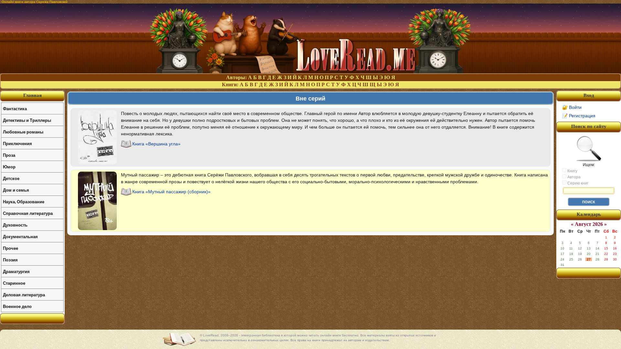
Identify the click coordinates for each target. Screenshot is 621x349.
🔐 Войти (572, 107)
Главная (32, 95)
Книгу (571, 171)
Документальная (20, 236)
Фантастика (15, 108)
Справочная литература (28, 213)
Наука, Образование (23, 201)
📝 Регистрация (578, 115)
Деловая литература (24, 294)
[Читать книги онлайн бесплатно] (310, 71)
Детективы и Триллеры (27, 120)
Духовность (15, 225)
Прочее (10, 248)
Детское (11, 178)
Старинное (14, 283)
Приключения (17, 143)
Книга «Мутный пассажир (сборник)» (171, 191)
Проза (9, 155)
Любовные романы (23, 132)
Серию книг (577, 183)
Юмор (9, 167)
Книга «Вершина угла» (156, 143)
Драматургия (16, 271)
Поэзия (10, 260)
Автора (573, 177)
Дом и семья (16, 190)
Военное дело (17, 306)
